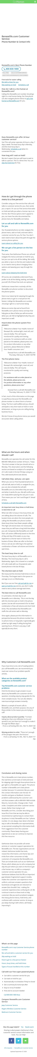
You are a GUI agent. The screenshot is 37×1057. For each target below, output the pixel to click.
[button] (35, 1)
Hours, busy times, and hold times (14, 963)
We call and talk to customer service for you (17, 953)
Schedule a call (23, 85)
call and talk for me (24, 583)
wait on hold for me (9, 586)
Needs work (29, 1027)
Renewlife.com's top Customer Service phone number (18, 948)
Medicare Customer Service (11, 1012)
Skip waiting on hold (9, 85)
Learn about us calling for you (12, 243)
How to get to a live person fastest (14, 960)
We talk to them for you (10, 82)
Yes (22, 1027)
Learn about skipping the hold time (14, 273)
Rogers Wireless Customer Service (14, 1009)
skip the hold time (8, 163)
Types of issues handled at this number (16, 967)
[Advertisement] (18, 119)
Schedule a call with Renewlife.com (14, 503)
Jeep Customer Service (10, 1005)
